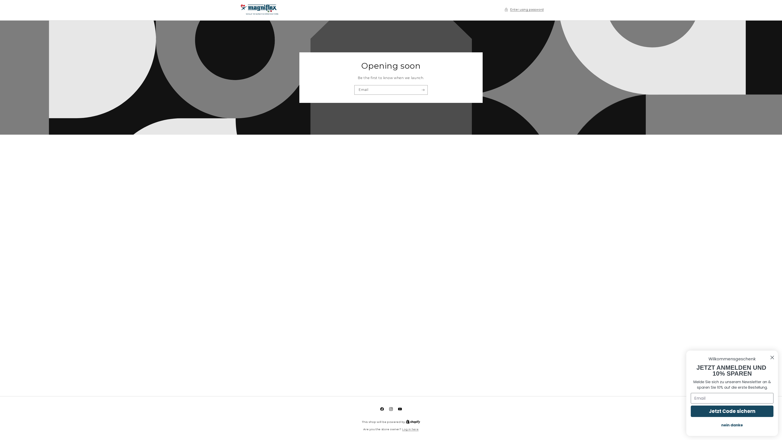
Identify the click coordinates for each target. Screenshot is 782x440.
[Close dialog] (772, 357)
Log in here (410, 429)
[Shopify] (413, 422)
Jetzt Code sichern (732, 411)
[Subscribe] (422, 90)
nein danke (732, 425)
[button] (524, 9)
